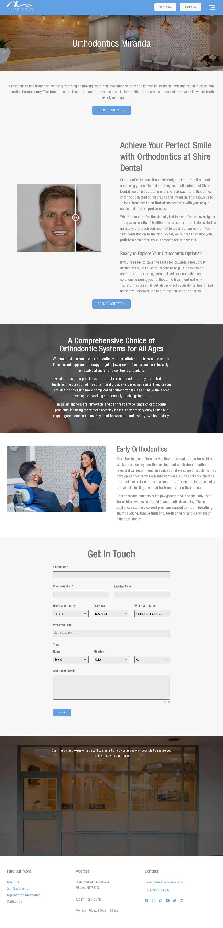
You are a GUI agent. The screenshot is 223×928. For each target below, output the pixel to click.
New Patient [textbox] (102, 613)
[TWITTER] (174, 900)
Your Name (60, 567)
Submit (62, 712)
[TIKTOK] (160, 900)
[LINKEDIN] (181, 900)
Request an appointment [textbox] (149, 613)
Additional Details (64, 671)
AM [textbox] (137, 659)
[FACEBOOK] (146, 900)
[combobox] (71, 613)
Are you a (99, 606)
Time (56, 644)
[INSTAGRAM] (153, 900)
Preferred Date (62, 625)
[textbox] (67, 659)
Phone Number (63, 586)
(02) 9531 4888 (159, 890)
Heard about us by (64, 606)
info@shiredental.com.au (168, 882)
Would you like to (145, 606)
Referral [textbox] (59, 613)
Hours (56, 651)
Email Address (122, 586)
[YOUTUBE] (167, 900)
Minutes (99, 651)
